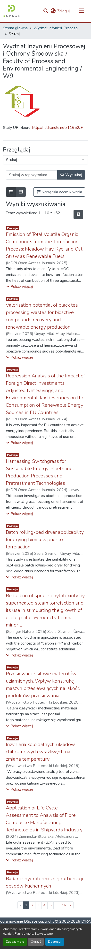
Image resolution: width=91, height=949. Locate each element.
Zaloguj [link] (63, 11)
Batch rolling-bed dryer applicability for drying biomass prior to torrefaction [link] (45, 539)
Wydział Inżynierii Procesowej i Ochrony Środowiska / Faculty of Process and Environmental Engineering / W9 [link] (57, 28)
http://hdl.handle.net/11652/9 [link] (57, 127)
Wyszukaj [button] (73, 175)
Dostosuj (54, 941)
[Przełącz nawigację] (81, 11)
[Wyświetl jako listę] (11, 192)
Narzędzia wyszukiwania (61, 192)
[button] (11, 11)
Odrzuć (36, 941)
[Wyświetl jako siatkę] (21, 192)
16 (64, 905)
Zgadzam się (15, 941)
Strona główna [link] (15, 28)
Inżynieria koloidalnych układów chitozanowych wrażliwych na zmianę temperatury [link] (40, 751)
